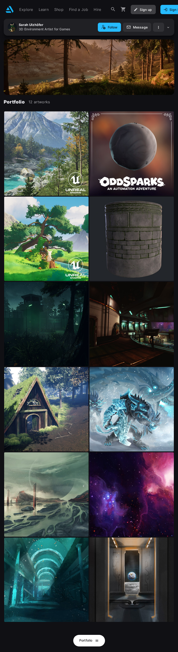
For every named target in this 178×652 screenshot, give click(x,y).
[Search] (113, 9)
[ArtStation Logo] (10, 9)
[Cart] (123, 9)
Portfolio (86, 640)
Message (140, 27)
